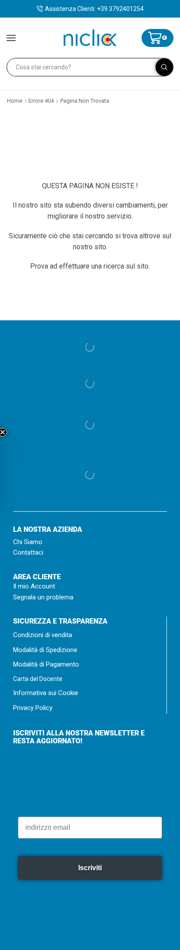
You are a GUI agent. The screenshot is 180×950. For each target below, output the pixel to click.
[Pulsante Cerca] (164, 67)
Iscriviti (90, 881)
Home (14, 100)
